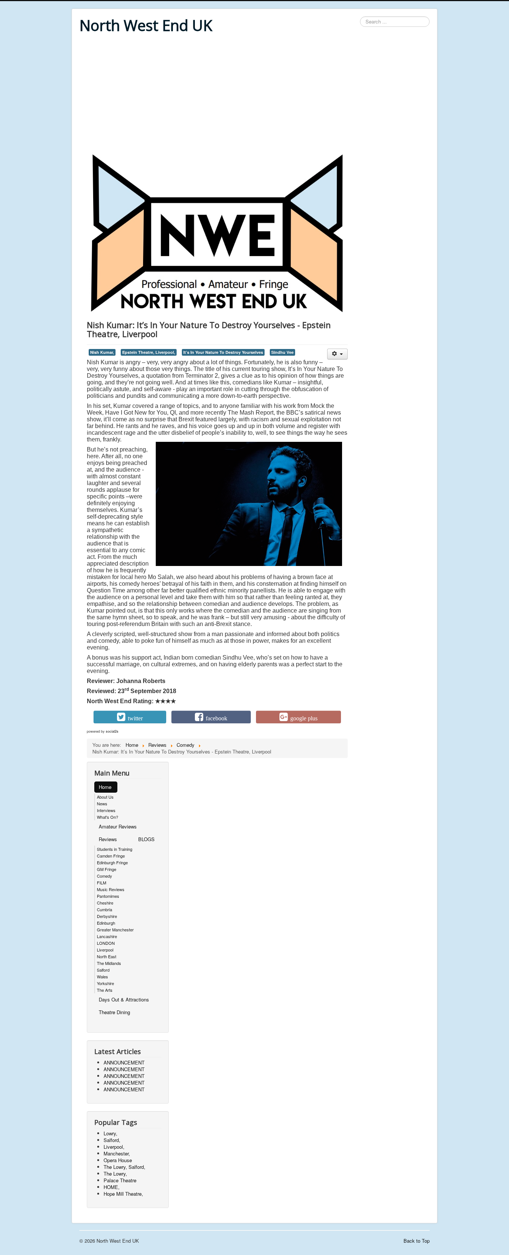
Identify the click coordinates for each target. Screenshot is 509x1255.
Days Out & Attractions (124, 999)
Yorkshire (105, 983)
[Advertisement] (254, 94)
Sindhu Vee (282, 352)
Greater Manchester (115, 929)
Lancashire (107, 936)
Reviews (108, 839)
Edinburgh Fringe (112, 862)
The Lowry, (115, 1173)
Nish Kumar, (102, 352)
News (102, 803)
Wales (102, 976)
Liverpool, (114, 1146)
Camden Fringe (111, 856)
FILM (101, 883)
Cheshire (105, 903)
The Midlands (109, 963)
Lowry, (110, 1133)
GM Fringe (106, 869)
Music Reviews (110, 889)
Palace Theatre (120, 1180)
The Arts (105, 990)
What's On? (107, 817)
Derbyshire (107, 916)
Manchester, (117, 1153)
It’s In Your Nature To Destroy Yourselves (223, 352)
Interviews (106, 810)
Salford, (112, 1140)
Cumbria (104, 909)
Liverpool (105, 950)
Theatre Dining (114, 1012)
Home (105, 786)
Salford (103, 970)
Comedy (104, 876)
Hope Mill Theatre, (123, 1193)
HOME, (112, 1186)
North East (106, 956)
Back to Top (417, 1240)
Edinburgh (106, 923)
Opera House (118, 1160)
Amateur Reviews (118, 826)
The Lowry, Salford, (124, 1166)
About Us (105, 797)
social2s (112, 731)
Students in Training (114, 849)
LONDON (106, 943)
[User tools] (337, 354)
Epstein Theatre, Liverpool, (148, 352)
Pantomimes (108, 896)
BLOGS (146, 839)
